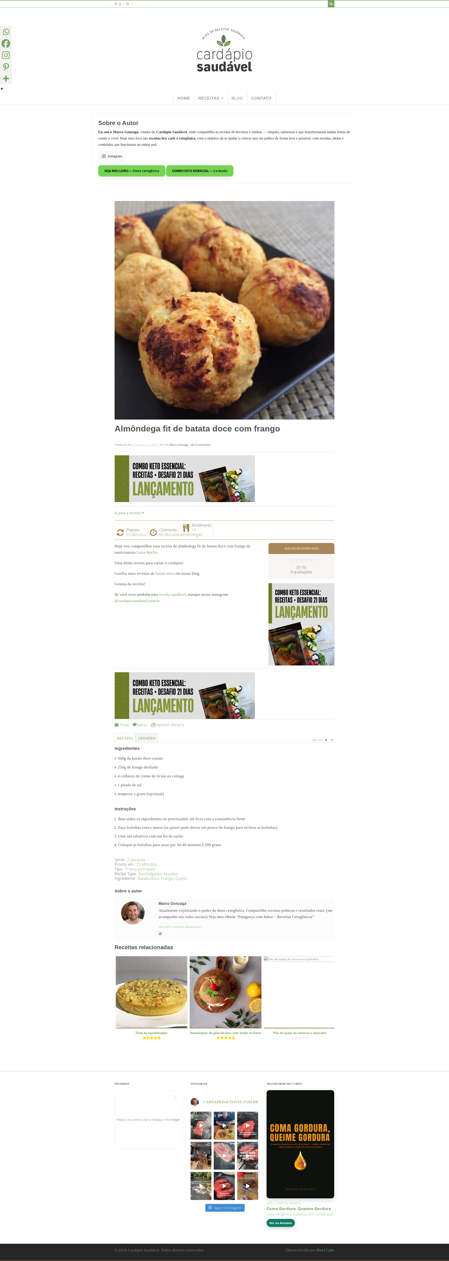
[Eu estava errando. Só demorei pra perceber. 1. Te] (224, 1156)
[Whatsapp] (6, 32)
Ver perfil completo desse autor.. (181, 927)
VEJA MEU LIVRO (131, 171)
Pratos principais (140, 869)
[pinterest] (116, 3)
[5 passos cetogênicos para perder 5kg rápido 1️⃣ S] (247, 1125)
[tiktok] (124, 3)
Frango (167, 878)
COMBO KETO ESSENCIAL (199, 171)
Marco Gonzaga (179, 444)
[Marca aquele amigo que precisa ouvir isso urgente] (201, 1125)
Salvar (142, 724)
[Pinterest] (6, 67)
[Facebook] (6, 43)
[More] (6, 78)
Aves (142, 873)
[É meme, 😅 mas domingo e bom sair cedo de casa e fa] (201, 1186)
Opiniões (147, 738)
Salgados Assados (162, 873)
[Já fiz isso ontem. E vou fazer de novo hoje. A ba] (224, 1186)
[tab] (125, 740)
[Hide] (2, 89)
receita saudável (172, 594)
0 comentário (202, 444)
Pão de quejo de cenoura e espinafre (299, 1033)
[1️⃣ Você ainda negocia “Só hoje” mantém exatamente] (224, 1125)
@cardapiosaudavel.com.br (137, 601)
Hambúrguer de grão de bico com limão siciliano (225, 1033)
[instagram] (127, 3)
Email (124, 724)
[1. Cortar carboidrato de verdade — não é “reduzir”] (247, 1156)
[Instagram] (6, 55)
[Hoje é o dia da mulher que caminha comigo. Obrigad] (201, 1156)
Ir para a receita (128, 513)
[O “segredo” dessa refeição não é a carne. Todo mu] (247, 1186)
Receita (125, 738)
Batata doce (148, 878)
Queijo (181, 878)
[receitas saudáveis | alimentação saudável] (224, 81)
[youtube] (120, 3)
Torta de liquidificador (151, 1033)
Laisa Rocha (147, 552)
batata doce (165, 573)
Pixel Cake (325, 1250)
